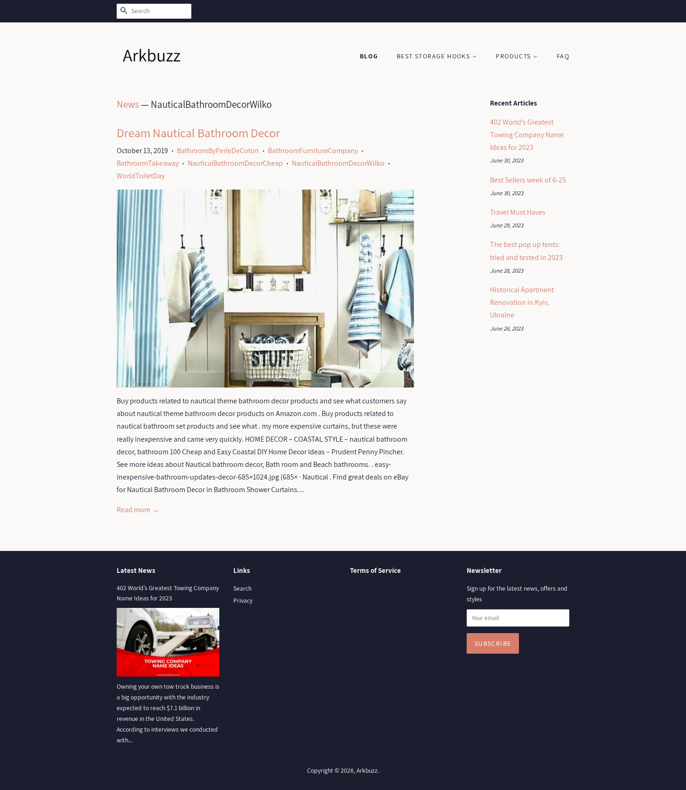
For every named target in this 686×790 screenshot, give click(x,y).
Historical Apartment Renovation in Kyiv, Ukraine (522, 302)
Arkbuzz (367, 770)
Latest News (136, 570)
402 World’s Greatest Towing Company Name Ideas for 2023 (527, 134)
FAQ (563, 56)
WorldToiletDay (141, 176)
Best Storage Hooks (434, 56)
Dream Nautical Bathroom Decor (198, 133)
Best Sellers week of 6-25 (528, 180)
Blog (369, 56)
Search (242, 588)
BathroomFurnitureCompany (313, 150)
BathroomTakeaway (148, 163)
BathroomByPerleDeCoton (218, 150)
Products (514, 56)
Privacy (242, 600)
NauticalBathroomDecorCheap (235, 163)
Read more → (138, 510)
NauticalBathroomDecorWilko (338, 163)
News (128, 104)
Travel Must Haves (518, 212)
